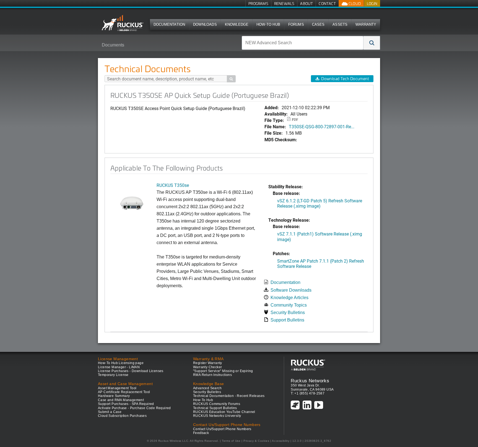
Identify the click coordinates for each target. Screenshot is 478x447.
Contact (327, 3)
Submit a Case (109, 412)
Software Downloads (291, 290)
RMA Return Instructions (212, 375)
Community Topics (289, 305)
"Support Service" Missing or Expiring (223, 371)
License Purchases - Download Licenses (130, 371)
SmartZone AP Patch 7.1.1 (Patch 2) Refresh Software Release (320, 263)
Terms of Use (231, 440)
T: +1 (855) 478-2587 (307, 393)
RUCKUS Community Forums (216, 404)
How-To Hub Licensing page (121, 363)
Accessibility (280, 440)
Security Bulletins (288, 312)
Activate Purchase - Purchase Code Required (134, 408)
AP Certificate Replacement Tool (124, 392)
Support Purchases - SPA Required (126, 404)
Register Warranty (207, 363)
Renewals (284, 3)
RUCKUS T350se (173, 185)
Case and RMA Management (121, 400)
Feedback (201, 433)
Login (372, 3)
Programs (258, 3)
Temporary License (113, 375)
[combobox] (302, 43)
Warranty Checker (207, 367)
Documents (113, 45)
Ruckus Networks (310, 380)
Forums (296, 24)
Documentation (169, 24)
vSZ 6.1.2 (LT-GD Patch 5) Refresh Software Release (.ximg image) (319, 203)
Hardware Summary (114, 396)
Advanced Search (207, 388)
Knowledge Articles (289, 297)
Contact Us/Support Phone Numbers (222, 429)
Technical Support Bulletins (215, 408)
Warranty (365, 24)
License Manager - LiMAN (119, 367)
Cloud (354, 3)
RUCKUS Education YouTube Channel (224, 412)
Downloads (205, 24)
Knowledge (237, 24)
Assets (339, 24)
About (306, 3)
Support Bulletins (287, 320)
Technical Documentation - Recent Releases (228, 396)
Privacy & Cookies (256, 440)
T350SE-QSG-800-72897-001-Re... (321, 126)
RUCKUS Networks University (217, 416)
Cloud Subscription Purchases (122, 416)
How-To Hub (268, 24)
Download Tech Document (345, 78)
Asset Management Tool (117, 388)
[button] (371, 43)
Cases (318, 24)
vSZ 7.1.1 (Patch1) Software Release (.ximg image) (319, 236)
